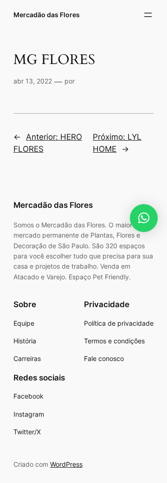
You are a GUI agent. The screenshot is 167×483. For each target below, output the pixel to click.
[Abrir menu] (148, 14)
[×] (144, 218)
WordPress (66, 464)
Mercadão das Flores (46, 15)
